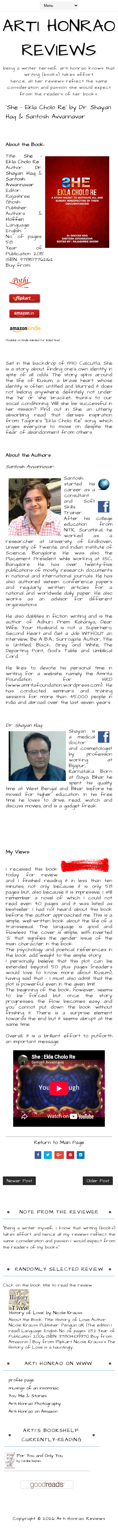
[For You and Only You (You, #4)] (9, 1460)
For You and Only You (40, 1455)
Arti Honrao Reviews (59, 38)
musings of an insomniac (34, 1388)
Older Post (97, 1181)
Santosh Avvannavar (20, 181)
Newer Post (19, 1181)
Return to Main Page (59, 1142)
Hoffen (15, 219)
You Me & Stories (28, 1396)
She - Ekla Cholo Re (24, 158)
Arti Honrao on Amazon (33, 1411)
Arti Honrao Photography (35, 1403)
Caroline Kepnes (31, 1461)
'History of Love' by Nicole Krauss (45, 1313)
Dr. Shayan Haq (24, 170)
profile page (21, 1380)
